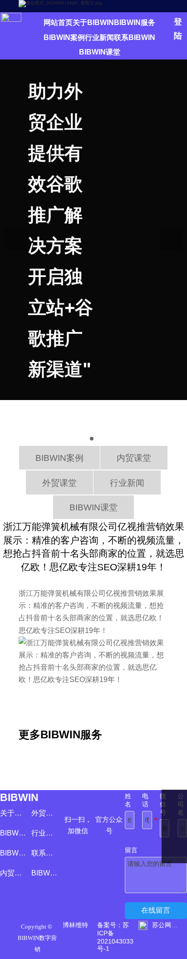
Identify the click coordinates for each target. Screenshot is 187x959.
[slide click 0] (92, 438)
